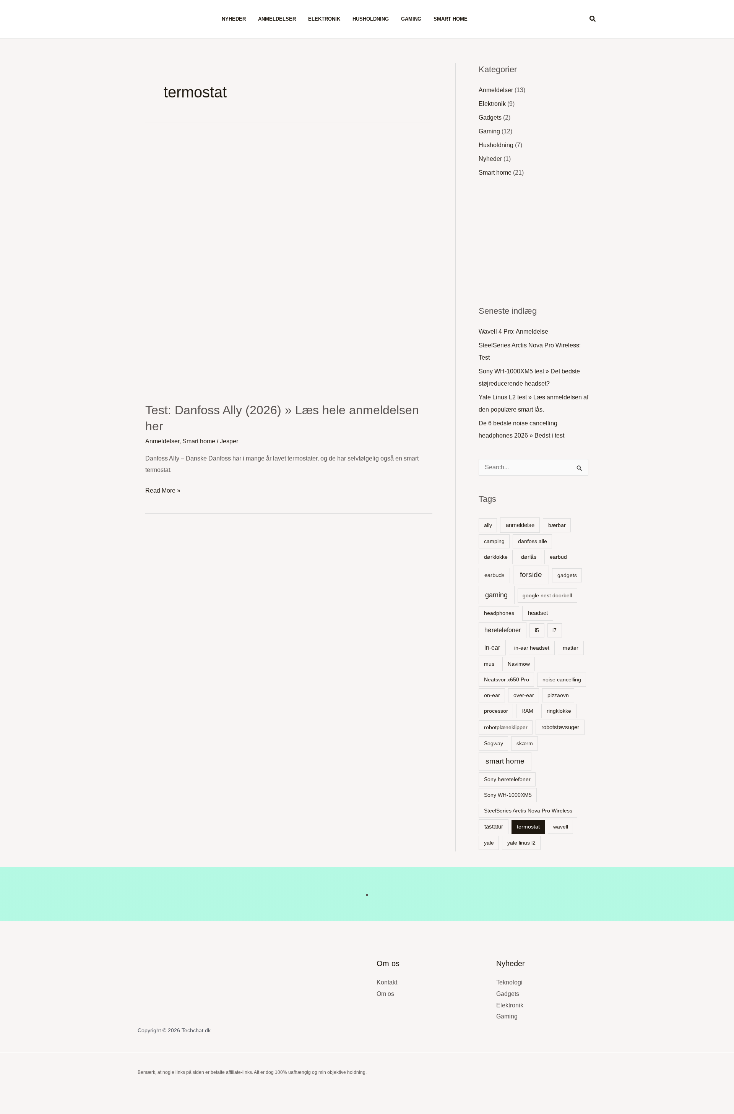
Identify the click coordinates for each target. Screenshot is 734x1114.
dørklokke (496, 557)
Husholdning (370, 19)
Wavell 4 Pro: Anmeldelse (513, 331)
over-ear (523, 695)
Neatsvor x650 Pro (506, 679)
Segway (493, 743)
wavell (560, 827)
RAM (527, 711)
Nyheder (234, 19)
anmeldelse (520, 525)
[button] (592, 19)
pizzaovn (558, 695)
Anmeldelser (277, 19)
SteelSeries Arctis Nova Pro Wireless (528, 811)
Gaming (411, 19)
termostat (528, 827)
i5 (537, 630)
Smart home (451, 19)
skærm (524, 743)
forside (531, 575)
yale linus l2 (521, 843)
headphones (499, 613)
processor (496, 711)
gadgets (567, 575)
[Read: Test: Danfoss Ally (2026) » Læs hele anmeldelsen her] (288, 265)
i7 (554, 630)
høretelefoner (502, 630)
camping (494, 541)
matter (570, 648)
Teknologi (509, 982)
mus (489, 664)
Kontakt (387, 982)
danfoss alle (532, 541)
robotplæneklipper (506, 727)
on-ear (492, 695)
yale (489, 843)
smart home (505, 761)
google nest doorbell (547, 595)
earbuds (494, 575)
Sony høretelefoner (507, 779)
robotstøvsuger (560, 727)
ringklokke (559, 711)
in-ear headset (531, 648)
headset (538, 613)
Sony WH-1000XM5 (508, 795)
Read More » (162, 489)
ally (488, 525)
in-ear (492, 647)
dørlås (528, 557)
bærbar (557, 525)
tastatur (493, 826)
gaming (496, 595)
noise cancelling (561, 679)
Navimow (519, 664)
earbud (558, 557)
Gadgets (490, 117)
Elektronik (324, 19)
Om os (385, 994)
